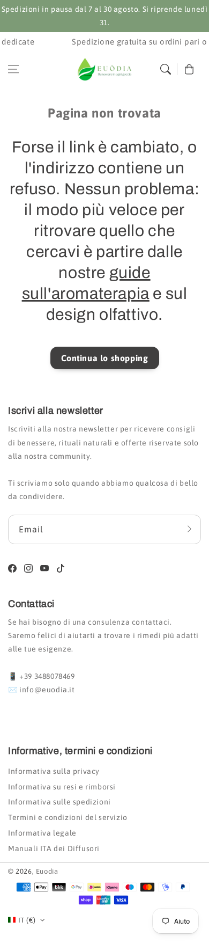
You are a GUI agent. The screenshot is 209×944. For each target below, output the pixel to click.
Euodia (47, 871)
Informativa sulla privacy (54, 771)
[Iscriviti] (189, 529)
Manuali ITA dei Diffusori (54, 848)
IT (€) (26, 920)
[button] (13, 69)
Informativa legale (42, 833)
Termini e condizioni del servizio (68, 817)
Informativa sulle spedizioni (59, 801)
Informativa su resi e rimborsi (62, 786)
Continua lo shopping (104, 358)
